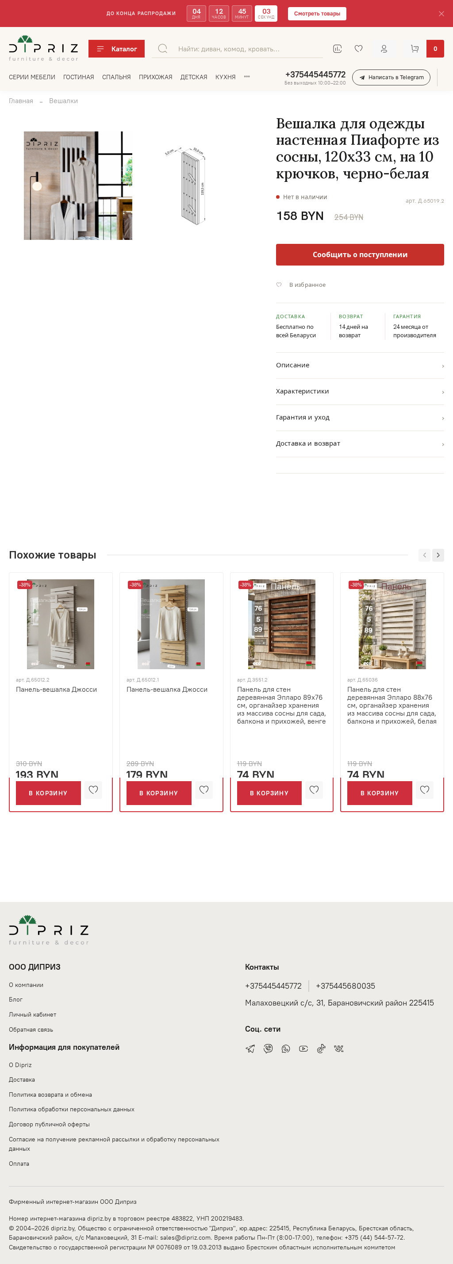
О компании (26, 985)
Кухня (225, 77)
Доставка (22, 1079)
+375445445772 (315, 74)
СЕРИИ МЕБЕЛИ (32, 77)
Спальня (116, 77)
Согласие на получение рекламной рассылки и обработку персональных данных (114, 1144)
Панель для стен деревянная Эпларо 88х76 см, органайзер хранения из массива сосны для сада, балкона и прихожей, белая (392, 704)
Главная (21, 100)
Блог (16, 999)
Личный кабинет (32, 1014)
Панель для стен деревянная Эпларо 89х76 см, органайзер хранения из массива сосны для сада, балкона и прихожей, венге (281, 704)
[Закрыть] (441, 13)
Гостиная (78, 77)
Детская (193, 77)
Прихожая (156, 77)
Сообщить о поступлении (360, 254)
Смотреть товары (317, 13)
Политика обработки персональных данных (71, 1109)
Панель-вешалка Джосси (56, 688)
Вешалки (63, 100)
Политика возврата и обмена (50, 1094)
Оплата (19, 1164)
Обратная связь (31, 1029)
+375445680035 (345, 986)
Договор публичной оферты (49, 1124)
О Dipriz (20, 1065)
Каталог (124, 48)
